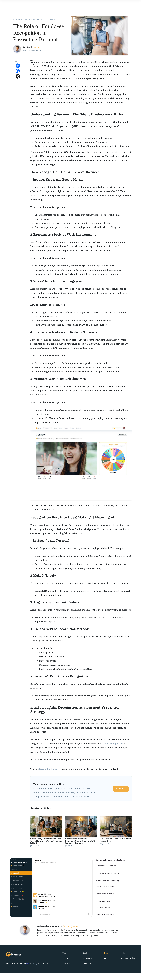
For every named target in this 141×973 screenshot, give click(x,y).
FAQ (106, 958)
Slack (85, 953)
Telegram (87, 963)
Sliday (34, 964)
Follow (36, 47)
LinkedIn (75, 926)
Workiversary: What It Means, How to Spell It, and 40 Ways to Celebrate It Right (46, 841)
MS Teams (87, 958)
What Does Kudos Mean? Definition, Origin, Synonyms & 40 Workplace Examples (80, 841)
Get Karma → (121, 789)
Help (123, 953)
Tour (64, 953)
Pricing (65, 958)
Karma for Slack (48, 769)
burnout (16, 20)
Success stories (128, 958)
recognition (25, 20)
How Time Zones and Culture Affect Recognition (115, 840)
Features (66, 963)
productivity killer (48, 20)
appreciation (36, 20)
